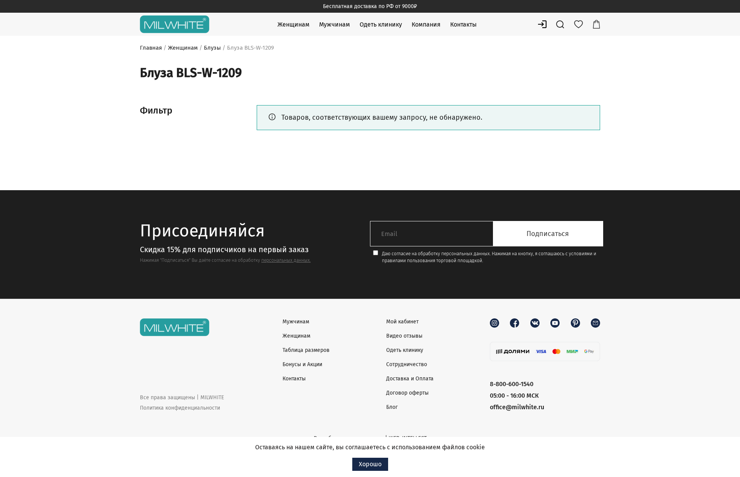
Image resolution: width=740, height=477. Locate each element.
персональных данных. (286, 260)
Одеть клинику (381, 24)
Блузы (212, 47)
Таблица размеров (306, 350)
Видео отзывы (404, 336)
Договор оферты (407, 393)
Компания (426, 24)
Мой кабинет (402, 321)
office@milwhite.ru (517, 407)
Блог (392, 407)
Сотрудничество (406, 364)
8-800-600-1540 (511, 384)
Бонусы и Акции (302, 364)
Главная (151, 47)
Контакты (463, 24)
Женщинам (293, 24)
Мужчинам (334, 24)
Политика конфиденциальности (180, 408)
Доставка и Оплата (410, 378)
